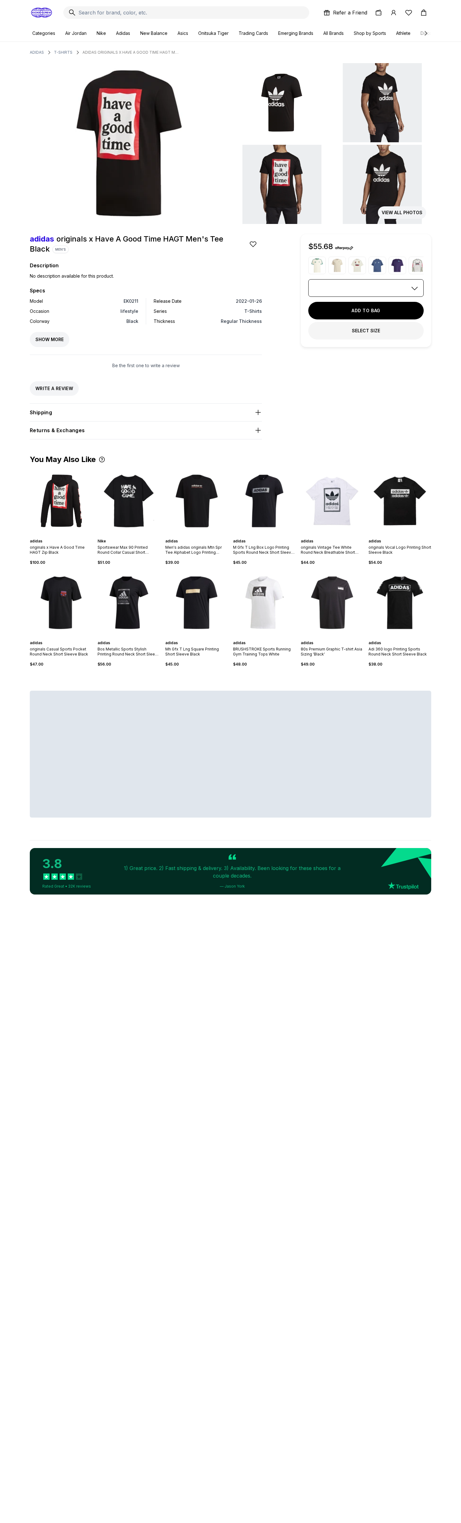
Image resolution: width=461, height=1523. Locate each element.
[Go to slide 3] (129, 535)
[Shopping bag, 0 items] (423, 12)
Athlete (403, 33)
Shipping (41, 412)
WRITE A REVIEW (54, 388)
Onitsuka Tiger (213, 33)
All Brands (333, 33)
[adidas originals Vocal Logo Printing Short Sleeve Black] (399, 501)
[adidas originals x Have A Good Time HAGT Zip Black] (61, 501)
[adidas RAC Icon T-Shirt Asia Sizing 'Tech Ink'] (377, 265)
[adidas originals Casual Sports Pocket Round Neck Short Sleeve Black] (61, 602)
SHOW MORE (49, 339)
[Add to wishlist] (254, 244)
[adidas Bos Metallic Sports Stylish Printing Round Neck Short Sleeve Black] (129, 602)
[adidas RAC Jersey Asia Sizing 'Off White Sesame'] (417, 265)
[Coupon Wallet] (378, 12)
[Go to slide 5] (134, 535)
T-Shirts (63, 52)
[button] (102, 459)
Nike (101, 33)
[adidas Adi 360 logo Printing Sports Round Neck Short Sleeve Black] (399, 602)
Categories (43, 33)
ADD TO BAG (366, 310)
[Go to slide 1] (60, 535)
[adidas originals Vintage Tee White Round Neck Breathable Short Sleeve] (332, 501)
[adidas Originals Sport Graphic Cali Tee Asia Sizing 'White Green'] (317, 265)
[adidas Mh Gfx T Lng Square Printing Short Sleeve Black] (196, 602)
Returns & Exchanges (57, 430)
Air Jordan (76, 33)
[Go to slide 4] (131, 535)
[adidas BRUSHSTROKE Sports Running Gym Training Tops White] (264, 602)
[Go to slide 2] (62, 535)
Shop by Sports (370, 33)
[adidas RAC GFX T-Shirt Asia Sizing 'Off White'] (357, 265)
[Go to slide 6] (338, 535)
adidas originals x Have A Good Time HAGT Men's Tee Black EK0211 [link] (131, 52)
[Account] (393, 12)
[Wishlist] (408, 12)
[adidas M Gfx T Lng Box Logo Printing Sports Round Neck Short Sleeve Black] (264, 501)
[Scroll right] (425, 33)
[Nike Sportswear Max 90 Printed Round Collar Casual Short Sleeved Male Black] (129, 501)
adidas (37, 52)
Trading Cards (253, 33)
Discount (429, 33)
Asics (183, 33)
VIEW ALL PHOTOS (402, 212)
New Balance (153, 33)
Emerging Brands (295, 33)
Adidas (123, 33)
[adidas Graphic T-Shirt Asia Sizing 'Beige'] (337, 265)
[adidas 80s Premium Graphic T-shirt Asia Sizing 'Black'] (332, 602)
